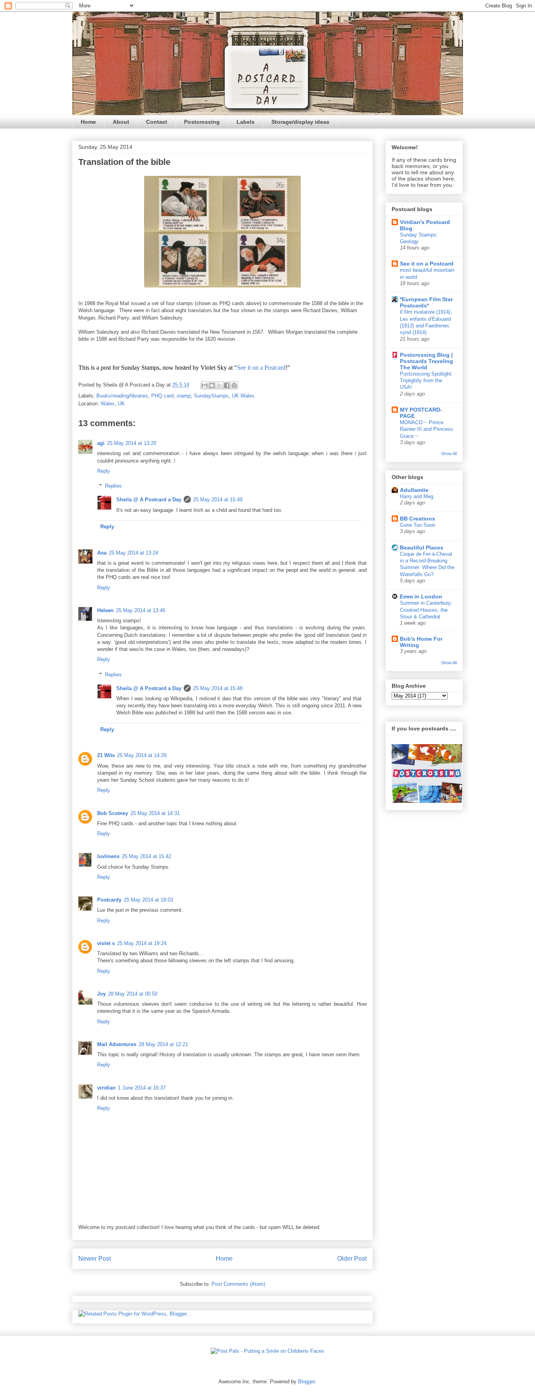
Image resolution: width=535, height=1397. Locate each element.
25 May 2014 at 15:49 (217, 499)
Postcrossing (202, 122)
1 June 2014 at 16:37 (142, 1088)
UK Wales (243, 396)
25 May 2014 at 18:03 (148, 900)
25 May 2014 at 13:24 (133, 553)
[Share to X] (219, 385)
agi (101, 443)
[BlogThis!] (212, 385)
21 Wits (106, 755)
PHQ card (162, 396)
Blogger (306, 1381)
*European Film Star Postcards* (426, 302)
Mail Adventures (116, 1044)
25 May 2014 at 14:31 (155, 813)
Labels (246, 122)
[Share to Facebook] (227, 385)
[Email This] (204, 385)
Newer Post (94, 1258)
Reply (103, 471)
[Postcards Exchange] (427, 801)
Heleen (105, 610)
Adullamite (414, 490)
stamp (184, 396)
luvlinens (108, 856)
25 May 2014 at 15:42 (146, 856)
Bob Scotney (112, 813)
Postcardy (109, 900)
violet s (106, 943)
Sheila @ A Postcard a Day (148, 499)
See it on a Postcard (261, 367)
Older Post (352, 1258)
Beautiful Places (421, 547)
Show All (449, 453)
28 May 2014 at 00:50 (132, 994)
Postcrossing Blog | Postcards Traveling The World (426, 361)
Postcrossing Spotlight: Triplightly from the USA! (426, 380)
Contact (156, 122)
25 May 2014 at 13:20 (131, 443)
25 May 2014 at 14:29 (141, 755)
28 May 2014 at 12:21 (163, 1044)
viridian (106, 1088)
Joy (101, 994)
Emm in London (421, 596)
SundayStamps (211, 396)
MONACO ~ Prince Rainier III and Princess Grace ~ (426, 429)
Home (88, 122)
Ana (102, 553)
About (121, 122)
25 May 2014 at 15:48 (217, 688)
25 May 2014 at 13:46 (140, 610)
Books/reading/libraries (122, 396)
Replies (113, 486)
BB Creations (417, 518)
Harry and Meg (416, 496)
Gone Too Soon (417, 525)
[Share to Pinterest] (234, 385)
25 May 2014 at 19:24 (141, 943)
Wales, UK (113, 404)
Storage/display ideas (300, 122)
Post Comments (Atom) (238, 1284)
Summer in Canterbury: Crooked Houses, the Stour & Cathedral (426, 610)
